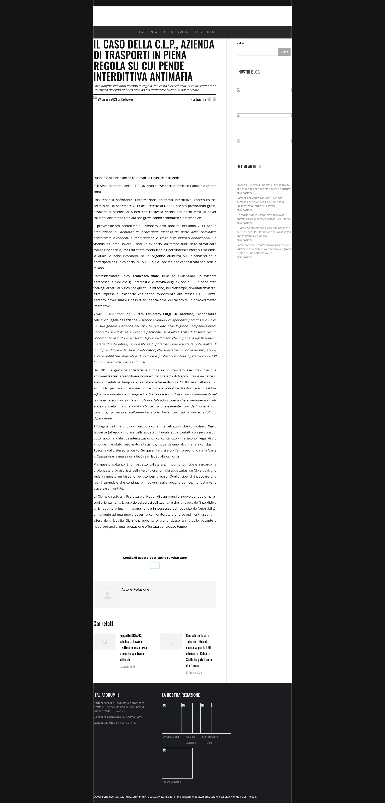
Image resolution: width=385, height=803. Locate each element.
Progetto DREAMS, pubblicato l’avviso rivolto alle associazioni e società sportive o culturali (134, 647)
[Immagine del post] (104, 641)
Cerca (240, 42)
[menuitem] (141, 32)
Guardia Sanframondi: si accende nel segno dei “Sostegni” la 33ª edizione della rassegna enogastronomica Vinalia (264, 232)
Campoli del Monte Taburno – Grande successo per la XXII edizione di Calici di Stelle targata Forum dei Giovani (199, 650)
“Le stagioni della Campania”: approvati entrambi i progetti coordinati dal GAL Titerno (264, 217)
